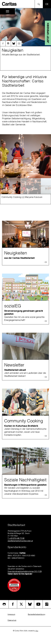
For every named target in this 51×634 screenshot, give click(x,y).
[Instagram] (8, 43)
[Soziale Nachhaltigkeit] (25, 461)
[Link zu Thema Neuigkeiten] (25, 27)
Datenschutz (12, 620)
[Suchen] (39, 4)
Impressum (11, 614)
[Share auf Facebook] (13, 604)
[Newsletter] (25, 346)
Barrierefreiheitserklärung (36, 614)
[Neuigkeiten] (25, 234)
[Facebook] (2, 43)
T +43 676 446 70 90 (16, 538)
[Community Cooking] (25, 402)
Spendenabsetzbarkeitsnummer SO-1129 (25, 571)
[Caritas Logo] (9, 4)
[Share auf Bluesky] (30, 604)
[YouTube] (38, 604)
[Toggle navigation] (7, 11)
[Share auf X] (21, 604)
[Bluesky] (13, 43)
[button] (2, 27)
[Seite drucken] (4, 604)
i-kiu (36, 631)
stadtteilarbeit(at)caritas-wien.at (20, 540)
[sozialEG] (25, 287)
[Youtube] (19, 43)
